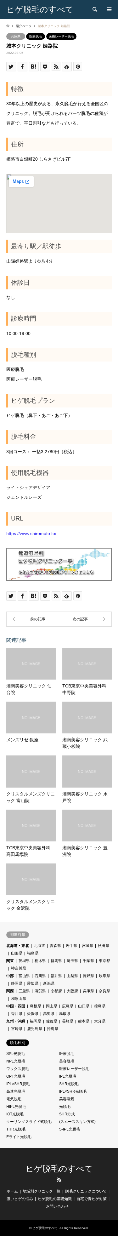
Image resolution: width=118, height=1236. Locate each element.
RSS (59, 1179)
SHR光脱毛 (69, 1084)
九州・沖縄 (15, 1021)
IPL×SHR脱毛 (18, 1084)
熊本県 (83, 1021)
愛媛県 (32, 1013)
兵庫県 (15, 36)
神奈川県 (18, 968)
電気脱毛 (13, 1099)
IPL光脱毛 (67, 1076)
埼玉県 (72, 961)
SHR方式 (67, 1114)
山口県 (83, 1006)
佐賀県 (51, 1021)
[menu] (108, 9)
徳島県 (99, 1006)
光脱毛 (64, 1106)
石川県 (40, 976)
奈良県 (104, 991)
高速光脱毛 (15, 1091)
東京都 (104, 961)
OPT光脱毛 (15, 1076)
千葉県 (88, 961)
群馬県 (56, 961)
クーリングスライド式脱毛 (29, 1121)
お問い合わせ (57, 1206)
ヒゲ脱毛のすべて (59, 1168)
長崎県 (67, 1021)
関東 (10, 961)
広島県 (67, 1006)
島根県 (35, 1006)
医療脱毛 (35, 36)
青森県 (55, 945)
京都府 (56, 991)
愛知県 (32, 983)
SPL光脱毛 (15, 1053)
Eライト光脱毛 (18, 1137)
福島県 (32, 953)
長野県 (88, 976)
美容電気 (66, 1099)
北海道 (39, 945)
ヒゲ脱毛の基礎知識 (55, 1199)
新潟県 (48, 983)
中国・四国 (15, 1006)
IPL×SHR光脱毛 (73, 1091)
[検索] (94, 9)
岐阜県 (104, 976)
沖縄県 (52, 1029)
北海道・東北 (17, 945)
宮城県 (87, 945)
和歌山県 (18, 998)
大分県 (99, 1021)
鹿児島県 (34, 1029)
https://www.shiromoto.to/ (31, 533)
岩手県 (71, 945)
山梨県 (72, 976)
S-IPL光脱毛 (69, 1129)
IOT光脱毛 (15, 1114)
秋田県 (103, 945)
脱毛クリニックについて (86, 1191)
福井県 (56, 976)
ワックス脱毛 (17, 1069)
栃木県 (40, 961)
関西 (10, 991)
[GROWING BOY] (85, 619)
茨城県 (24, 961)
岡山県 (51, 1006)
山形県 (16, 953)
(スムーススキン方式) (77, 1121)
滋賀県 (40, 991)
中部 (10, 976)
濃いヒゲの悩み (20, 1199)
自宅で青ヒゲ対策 (91, 1199)
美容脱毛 (66, 1061)
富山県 (24, 976)
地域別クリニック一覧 (41, 1191)
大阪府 (72, 991)
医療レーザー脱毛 (61, 36)
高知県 (48, 1013)
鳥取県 (64, 1013)
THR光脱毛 (15, 1129)
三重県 (24, 991)
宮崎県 (16, 1029)
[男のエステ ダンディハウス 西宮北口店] (32, 619)
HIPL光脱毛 (16, 1106)
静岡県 (16, 983)
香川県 (16, 1013)
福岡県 (35, 1021)
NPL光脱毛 (15, 1061)
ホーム (12, 1191)
